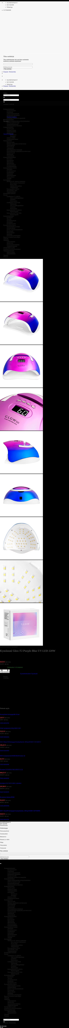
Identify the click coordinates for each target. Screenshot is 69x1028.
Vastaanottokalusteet (8, 250)
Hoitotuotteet (13, 201)
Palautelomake (4, 825)
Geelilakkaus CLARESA (13, 196)
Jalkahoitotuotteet (11, 175)
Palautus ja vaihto (4, 839)
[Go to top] (0, 863)
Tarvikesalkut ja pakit (9, 247)
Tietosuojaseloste (4, 831)
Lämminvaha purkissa (16, 186)
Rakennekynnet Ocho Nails (14, 213)
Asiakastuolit (10, 148)
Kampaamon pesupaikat (13, 115)
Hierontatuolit (10, 147)
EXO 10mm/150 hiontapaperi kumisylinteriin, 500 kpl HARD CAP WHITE (20, 742)
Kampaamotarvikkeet (12, 139)
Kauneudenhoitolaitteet (9, 157)
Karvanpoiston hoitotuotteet (17, 183)
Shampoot (12, 136)
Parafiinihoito (10, 172)
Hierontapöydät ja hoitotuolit (14, 150)
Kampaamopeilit (11, 116)
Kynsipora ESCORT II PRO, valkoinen (10, 783)
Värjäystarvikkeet (11, 131)
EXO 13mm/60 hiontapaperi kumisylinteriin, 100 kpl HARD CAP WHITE (20, 811)
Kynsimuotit (10, 231)
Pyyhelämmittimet (11, 166)
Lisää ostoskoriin (5, 672)
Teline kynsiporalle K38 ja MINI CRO (10, 728)
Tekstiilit (9, 178)
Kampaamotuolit (12, 870)
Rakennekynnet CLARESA (14, 210)
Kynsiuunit (10, 222)
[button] (7, 10)
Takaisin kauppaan (8, 134)
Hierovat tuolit (10, 142)
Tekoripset (9, 169)
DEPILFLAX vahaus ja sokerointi (16, 181)
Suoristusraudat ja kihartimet (14, 125)
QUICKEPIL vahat (12, 190)
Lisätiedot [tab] (6, 678)
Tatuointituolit (10, 156)
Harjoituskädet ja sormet (13, 226)
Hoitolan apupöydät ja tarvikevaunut (16, 144)
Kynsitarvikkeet (11, 228)
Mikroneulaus (10, 163)
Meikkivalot (10, 243)
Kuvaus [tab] (5, 676)
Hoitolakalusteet (7, 141)
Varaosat (9, 219)
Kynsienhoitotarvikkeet (9, 225)
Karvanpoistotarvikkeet (13, 189)
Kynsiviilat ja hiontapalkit (13, 235)
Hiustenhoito (10, 133)
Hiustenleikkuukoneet (12, 124)
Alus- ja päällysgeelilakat (16, 198)
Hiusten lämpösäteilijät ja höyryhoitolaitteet (18, 121)
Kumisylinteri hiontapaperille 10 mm (9, 714)
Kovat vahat (13, 184)
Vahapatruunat (14, 187)
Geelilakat (12, 199)
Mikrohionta (10, 162)
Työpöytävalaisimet (12, 246)
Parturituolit (10, 112)
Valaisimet (6, 240)
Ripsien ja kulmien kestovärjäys (11, 237)
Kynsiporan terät (11, 223)
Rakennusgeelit (14, 211)
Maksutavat (3, 836)
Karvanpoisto (7, 180)
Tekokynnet (13, 204)
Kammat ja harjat (11, 130)
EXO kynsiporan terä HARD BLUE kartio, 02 (12, 755)
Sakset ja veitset (11, 137)
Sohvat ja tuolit (11, 252)
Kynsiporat (10, 217)
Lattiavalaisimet (11, 241)
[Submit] (4, 97)
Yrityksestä (3, 848)
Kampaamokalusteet (9, 868)
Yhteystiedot (3, 845)
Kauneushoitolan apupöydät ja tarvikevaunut (18, 151)
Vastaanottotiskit (11, 253)
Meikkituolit (10, 154)
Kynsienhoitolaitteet (8, 216)
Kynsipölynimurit (11, 220)
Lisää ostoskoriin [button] (4, 723)
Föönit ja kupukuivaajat (13, 122)
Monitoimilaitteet (11, 165)
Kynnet (5, 195)
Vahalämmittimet (11, 192)
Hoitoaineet (13, 134)
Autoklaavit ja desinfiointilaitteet (12, 249)
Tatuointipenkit (11, 145)
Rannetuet (9, 234)
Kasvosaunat (10, 160)
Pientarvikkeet (10, 177)
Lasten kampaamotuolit (13, 113)
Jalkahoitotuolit (11, 153)
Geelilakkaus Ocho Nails (13, 202)
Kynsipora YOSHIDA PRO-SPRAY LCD (11, 769)
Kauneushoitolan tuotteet (10, 168)
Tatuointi (5, 255)
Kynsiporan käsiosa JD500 (7, 797)
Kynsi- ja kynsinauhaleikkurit (14, 229)
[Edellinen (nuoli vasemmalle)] (0, 1027)
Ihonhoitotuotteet (11, 171)
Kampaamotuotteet (9, 886)
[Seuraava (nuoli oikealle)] (2, 1027)
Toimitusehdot (4, 834)
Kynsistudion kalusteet (9, 193)
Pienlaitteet (10, 159)
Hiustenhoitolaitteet (8, 119)
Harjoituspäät (10, 128)
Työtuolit (5, 238)
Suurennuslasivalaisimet (13, 244)
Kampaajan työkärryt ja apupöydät (16, 118)
